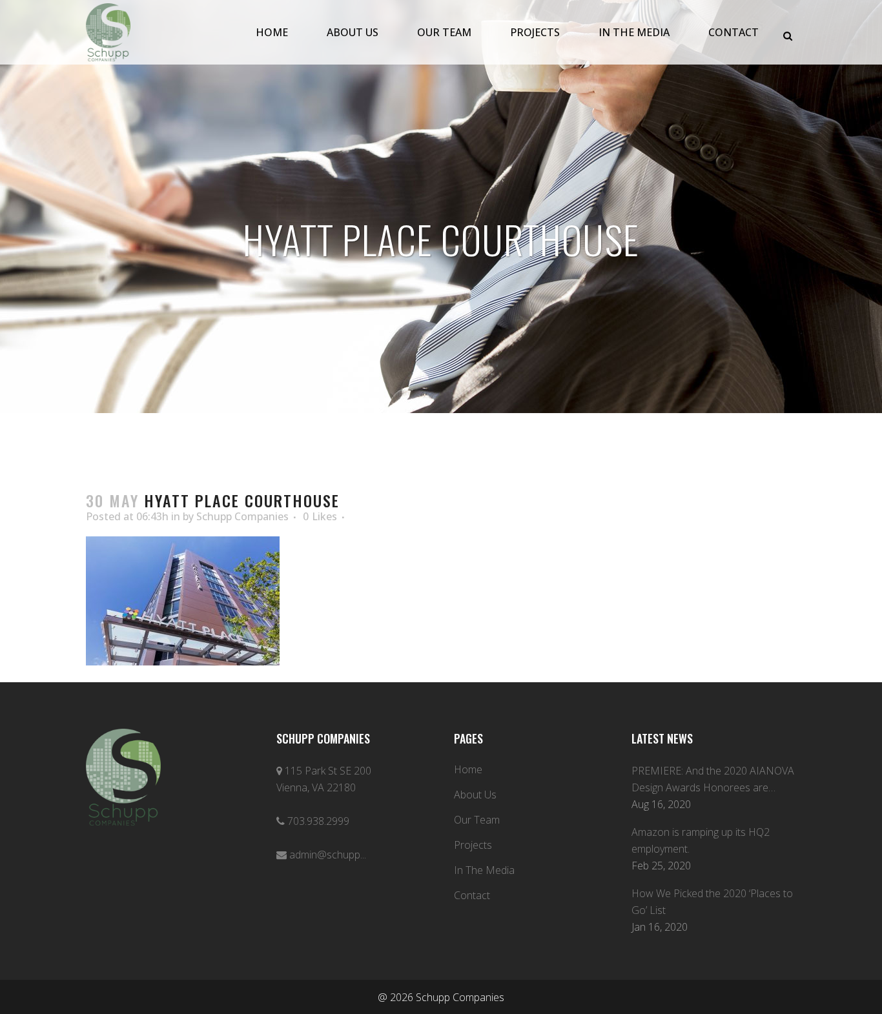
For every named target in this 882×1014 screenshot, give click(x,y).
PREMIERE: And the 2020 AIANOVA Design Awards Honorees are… (712, 779)
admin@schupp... (327, 854)
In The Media (484, 870)
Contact (472, 895)
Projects (473, 845)
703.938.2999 (318, 821)
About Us (475, 794)
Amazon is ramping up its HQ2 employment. (700, 840)
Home (468, 769)
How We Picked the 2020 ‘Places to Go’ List (712, 901)
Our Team (477, 820)
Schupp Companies (242, 516)
